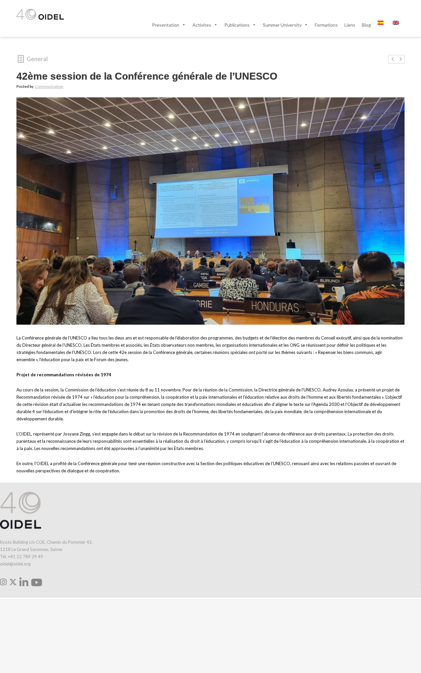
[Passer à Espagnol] (381, 25)
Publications (237, 25)
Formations (326, 25)
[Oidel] (40, 15)
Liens (349, 25)
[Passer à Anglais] (397, 25)
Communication (49, 86)
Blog (366, 25)
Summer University (282, 25)
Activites (201, 25)
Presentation (165, 25)
